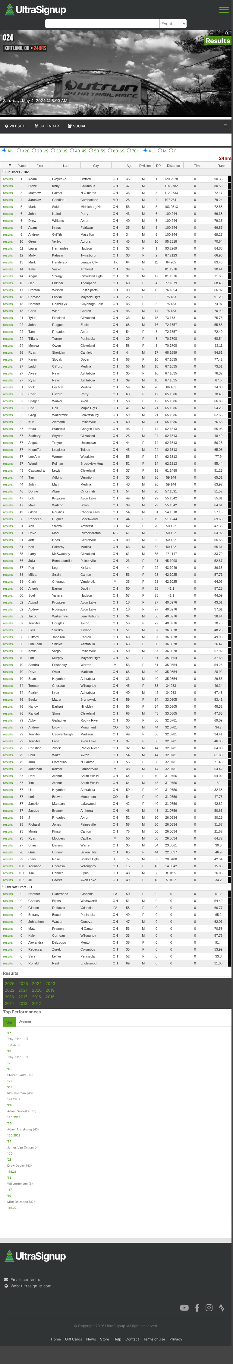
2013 (22, 1003)
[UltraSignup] (35, 8)
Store (104, 1339)
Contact (132, 1339)
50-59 (99, 150)
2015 (50, 996)
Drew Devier (16, 1165)
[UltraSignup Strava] (221, 1307)
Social (79, 126)
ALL (11, 150)
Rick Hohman (16, 1093)
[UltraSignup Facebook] (197, 1307)
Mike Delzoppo (17, 1201)
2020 (37, 990)
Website (17, 126)
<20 (26, 150)
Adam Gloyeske (18, 1111)
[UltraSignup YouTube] (184, 1307)
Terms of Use (154, 1339)
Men (9, 1022)
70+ (135, 150)
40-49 (81, 150)
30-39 (62, 150)
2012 (36, 1003)
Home (56, 1339)
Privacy (175, 1339)
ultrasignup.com (36, 1285)
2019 (50, 990)
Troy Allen (14, 1039)
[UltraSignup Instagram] (209, 1307)
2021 (22, 990)
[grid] (115, 567)
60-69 (118, 150)
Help (117, 1339)
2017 (22, 996)
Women (25, 1021)
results (8, 179)
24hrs (225, 158)
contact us (33, 1279)
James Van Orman (20, 1147)
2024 (37, 983)
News (91, 1339)
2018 (9, 996)
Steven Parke (17, 1075)
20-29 (43, 150)
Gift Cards (73, 1339)
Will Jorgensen (17, 1183)
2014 (9, 1003)
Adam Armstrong (19, 1129)
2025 (23, 983)
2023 (50, 983)
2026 (9, 983)
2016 (36, 996)
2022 (9, 990)
